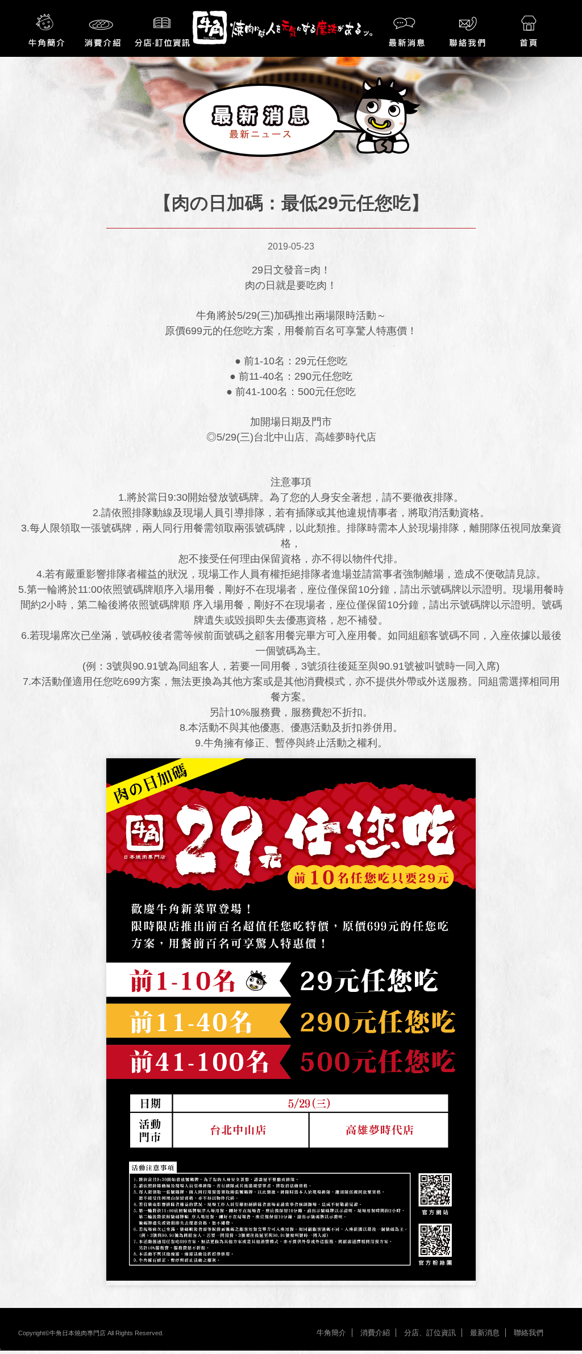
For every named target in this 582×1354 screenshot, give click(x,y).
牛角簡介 (331, 1332)
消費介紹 (375, 1332)
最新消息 (485, 1332)
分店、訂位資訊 (430, 1332)
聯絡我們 (528, 1332)
